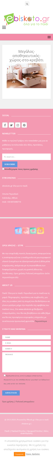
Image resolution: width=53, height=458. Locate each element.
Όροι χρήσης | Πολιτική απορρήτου (18, 401)
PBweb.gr (31, 420)
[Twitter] (11, 125)
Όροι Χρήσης (33, 453)
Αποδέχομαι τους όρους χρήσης (21, 169)
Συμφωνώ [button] (19, 454)
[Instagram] (17, 125)
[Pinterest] (24, 125)
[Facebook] (5, 125)
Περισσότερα (41, 321)
